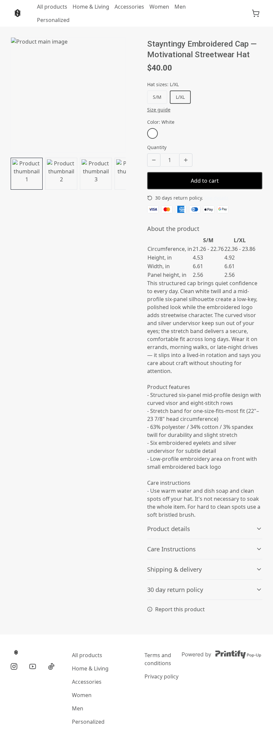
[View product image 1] (27, 174)
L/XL (180, 97)
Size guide (158, 109)
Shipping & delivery (174, 569)
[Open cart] (255, 13)
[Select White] (152, 133)
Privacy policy (161, 676)
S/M (157, 97)
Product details (168, 529)
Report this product (180, 609)
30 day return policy (175, 590)
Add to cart (205, 180)
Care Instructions (171, 549)
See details (216, 198)
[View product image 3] (96, 174)
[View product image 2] (61, 174)
